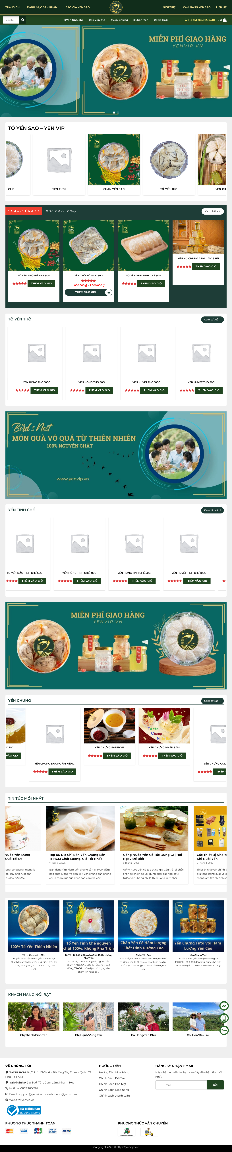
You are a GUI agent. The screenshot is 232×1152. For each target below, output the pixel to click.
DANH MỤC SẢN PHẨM (42, 7)
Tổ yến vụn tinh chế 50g (143, 275)
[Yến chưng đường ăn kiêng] (145, 733)
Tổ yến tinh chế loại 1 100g (22, 573)
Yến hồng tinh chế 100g (186, 573)
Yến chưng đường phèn (36, 747)
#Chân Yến (141, 19)
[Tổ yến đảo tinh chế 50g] (131, 543)
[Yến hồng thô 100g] (160, 352)
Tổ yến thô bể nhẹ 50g (34, 275)
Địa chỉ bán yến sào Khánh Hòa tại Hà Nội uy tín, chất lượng (83, 857)
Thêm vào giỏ (41, 283)
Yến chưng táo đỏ (91, 747)
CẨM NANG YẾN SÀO (197, 7)
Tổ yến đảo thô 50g (105, 382)
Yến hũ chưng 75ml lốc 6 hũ (198, 258)
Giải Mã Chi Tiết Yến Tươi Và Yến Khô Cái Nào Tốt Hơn (156, 857)
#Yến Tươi (161, 19)
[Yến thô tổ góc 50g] (88, 245)
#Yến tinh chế (74, 19)
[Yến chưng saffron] (200, 725)
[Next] (222, 71)
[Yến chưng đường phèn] (36, 725)
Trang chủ (13, 7)
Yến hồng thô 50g (215, 382)
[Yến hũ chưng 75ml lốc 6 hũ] (198, 237)
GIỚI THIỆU (170, 7)
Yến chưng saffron (200, 747)
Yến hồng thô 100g (160, 382)
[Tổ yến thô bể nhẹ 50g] (33, 245)
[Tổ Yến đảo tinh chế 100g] (76, 543)
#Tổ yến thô (97, 19)
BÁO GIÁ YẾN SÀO (77, 7)
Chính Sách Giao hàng (114, 1089)
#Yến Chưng (119, 19)
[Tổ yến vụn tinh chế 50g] (143, 245)
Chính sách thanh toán (114, 1095)
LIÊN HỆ (221, 7)
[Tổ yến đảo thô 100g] (50, 352)
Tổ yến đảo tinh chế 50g (131, 573)
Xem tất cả (211, 319)
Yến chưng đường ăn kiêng (146, 763)
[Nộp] (22, 20)
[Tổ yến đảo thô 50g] (105, 352)
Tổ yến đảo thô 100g (50, 382)
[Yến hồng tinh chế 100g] (186, 543)
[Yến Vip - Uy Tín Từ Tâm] (116, 7)
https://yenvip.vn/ (127, 1147)
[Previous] (9, 71)
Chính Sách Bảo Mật (112, 1084)
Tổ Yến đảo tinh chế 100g (77, 573)
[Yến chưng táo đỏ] (91, 725)
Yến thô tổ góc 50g (88, 275)
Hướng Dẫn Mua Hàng (114, 1072)
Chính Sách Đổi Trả (112, 1078)
